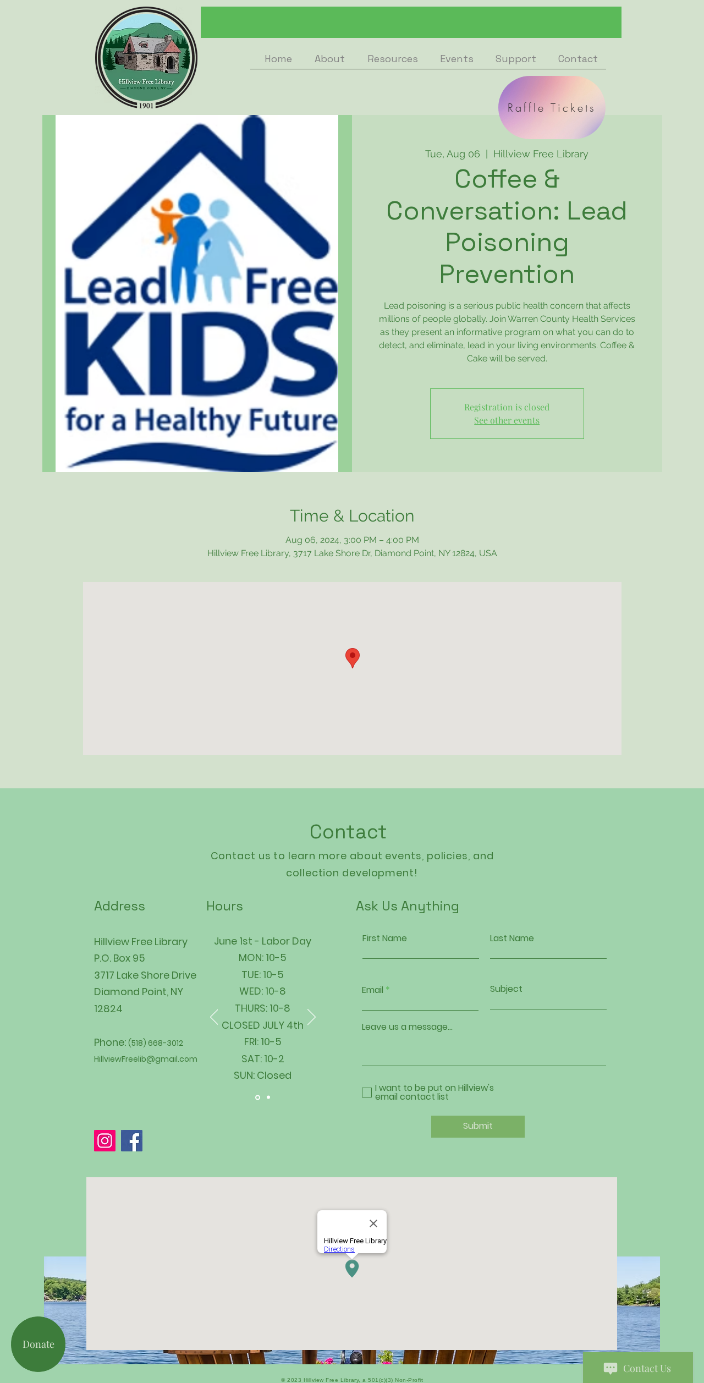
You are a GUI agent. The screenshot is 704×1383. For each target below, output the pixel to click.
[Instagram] (105, 1140)
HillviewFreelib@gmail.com (145, 1058)
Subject (506, 989)
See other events (507, 420)
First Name (384, 938)
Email (372, 990)
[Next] (311, 1018)
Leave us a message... (407, 1027)
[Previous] (214, 1018)
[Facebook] (131, 1140)
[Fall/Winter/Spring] (268, 1097)
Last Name (512, 938)
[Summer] (257, 1097)
